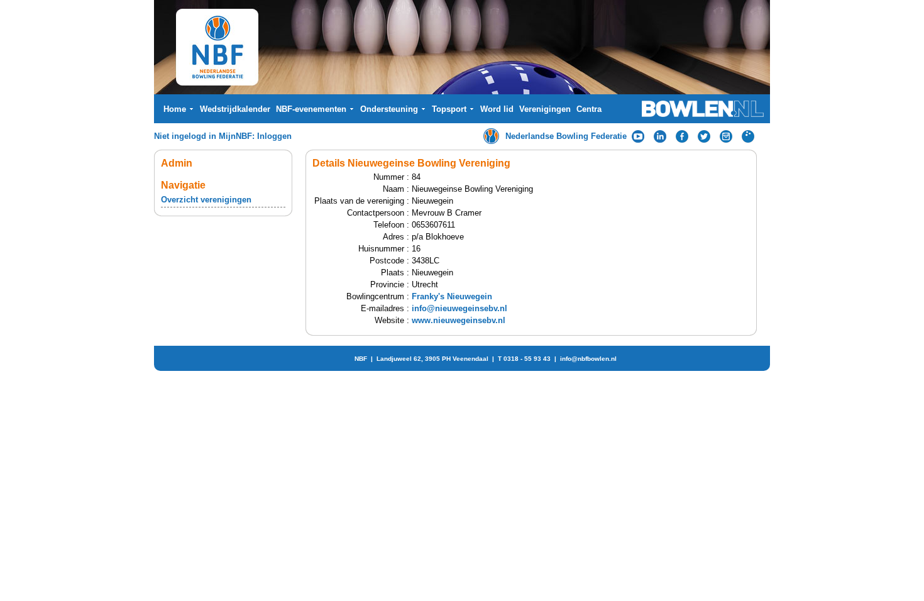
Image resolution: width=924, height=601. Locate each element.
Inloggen (274, 136)
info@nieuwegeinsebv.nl (459, 308)
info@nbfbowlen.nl (588, 358)
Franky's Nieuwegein (452, 296)
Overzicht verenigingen (206, 199)
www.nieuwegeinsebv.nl (458, 320)
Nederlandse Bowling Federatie (566, 136)
